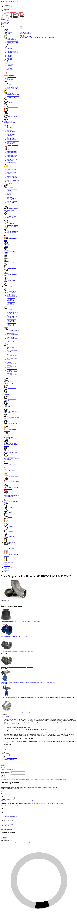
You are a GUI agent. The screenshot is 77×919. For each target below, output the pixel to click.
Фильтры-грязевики (13, 214)
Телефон (3, 775)
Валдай (6, 787)
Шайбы (10, 517)
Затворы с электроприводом (11, 195)
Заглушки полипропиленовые (12, 371)
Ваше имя (4, 836)
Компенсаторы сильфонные (10, 393)
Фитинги (10, 102)
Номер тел (4, 837)
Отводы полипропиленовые (12, 352)
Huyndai (34, 787)
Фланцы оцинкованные (13, 42)
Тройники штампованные (10, 79)
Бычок (23, 787)
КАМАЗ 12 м (48, 787)
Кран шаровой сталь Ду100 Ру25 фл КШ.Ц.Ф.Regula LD (15, 636)
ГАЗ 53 (10, 787)
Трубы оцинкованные (8, 310)
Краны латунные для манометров (12, 143)
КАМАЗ (30, 787)
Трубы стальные (12, 291)
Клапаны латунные (12, 176)
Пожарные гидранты (9, 210)
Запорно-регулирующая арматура (10, 122)
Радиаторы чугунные (13, 560)
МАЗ (26, 787)
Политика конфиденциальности (12, 827)
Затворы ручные (11, 202)
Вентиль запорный (13, 208)
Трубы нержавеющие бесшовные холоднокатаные (12, 336)
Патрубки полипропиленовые (12, 373)
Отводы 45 (9, 58)
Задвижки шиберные (12, 156)
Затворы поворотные (12, 201)
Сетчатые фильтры (11, 216)
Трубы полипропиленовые (9, 346)
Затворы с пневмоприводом (11, 197)
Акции (5, 564)
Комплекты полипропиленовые (12, 376)
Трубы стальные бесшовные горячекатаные (11, 303)
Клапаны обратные (11, 168)
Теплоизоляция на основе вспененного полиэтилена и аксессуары (11, 437)
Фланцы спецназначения (13, 43)
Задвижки (11, 149)
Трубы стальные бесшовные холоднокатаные (11, 299)
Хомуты (10, 526)
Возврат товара (60, 803)
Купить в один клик (12, 758)
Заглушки (10, 93)
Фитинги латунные (13, 116)
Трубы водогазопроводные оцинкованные (12, 316)
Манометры (11, 223)
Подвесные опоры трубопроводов (11, 424)
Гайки (10, 512)
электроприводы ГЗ (13, 257)
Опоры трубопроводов (8, 405)
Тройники (11, 75)
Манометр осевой (11, 226)
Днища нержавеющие (12, 88)
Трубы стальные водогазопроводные (12, 296)
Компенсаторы (12, 388)
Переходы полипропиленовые (12, 357)
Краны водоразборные (12, 145)
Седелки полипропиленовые (12, 365)
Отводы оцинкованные (13, 51)
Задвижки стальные (12, 153)
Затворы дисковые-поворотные (11, 192)
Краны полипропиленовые (12, 368)
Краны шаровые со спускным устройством (13, 140)
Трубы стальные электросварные (11, 293)
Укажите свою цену (6, 773)
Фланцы (10, 38)
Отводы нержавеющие (12, 52)
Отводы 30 (9, 59)
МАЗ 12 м (42, 787)
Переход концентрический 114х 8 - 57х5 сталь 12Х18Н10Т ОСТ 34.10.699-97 (20, 621)
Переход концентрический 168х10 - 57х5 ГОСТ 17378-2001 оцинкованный (20, 712)
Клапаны (10, 166)
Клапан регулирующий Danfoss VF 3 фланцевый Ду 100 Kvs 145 (17, 651)
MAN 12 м (55, 787)
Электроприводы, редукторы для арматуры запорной (11, 232)
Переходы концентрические (11, 66)
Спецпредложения (8, 3)
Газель (2, 787)
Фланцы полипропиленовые (12, 363)
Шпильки (10, 531)
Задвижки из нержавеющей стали (12, 158)
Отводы (10, 48)
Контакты (6, 9)
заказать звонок (5, 23)
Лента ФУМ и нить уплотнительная (11, 488)
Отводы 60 (9, 56)
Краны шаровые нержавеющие (11, 137)
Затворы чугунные (11, 204)
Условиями (52, 779)
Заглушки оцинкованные (13, 96)
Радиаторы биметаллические (9, 549)
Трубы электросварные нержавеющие (12, 332)
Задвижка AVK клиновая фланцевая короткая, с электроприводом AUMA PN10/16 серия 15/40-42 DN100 (28, 682)
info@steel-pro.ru (5, 815)
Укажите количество (6, 772)
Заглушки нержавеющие (13, 94)
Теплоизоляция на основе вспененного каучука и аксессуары (11, 445)
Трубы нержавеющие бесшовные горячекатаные (12, 340)
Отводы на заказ (11, 54)
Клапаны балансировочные (11, 171)
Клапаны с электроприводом (11, 182)
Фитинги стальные (13, 107)
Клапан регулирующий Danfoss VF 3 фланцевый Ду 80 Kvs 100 (17, 667)
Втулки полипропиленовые (12, 360)
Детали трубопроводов (8, 33)
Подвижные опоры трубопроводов (11, 412)
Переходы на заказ (11, 70)
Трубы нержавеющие (13, 330)
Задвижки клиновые (12, 155)
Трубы (10, 286)
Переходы (11, 64)
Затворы (10, 187)
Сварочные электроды (9, 537)
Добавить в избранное (8, 759)
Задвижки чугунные (12, 151)
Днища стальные (11, 85)
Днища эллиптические (12, 87)
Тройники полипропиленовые (12, 355)
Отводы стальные (11, 49)
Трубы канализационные (8, 382)
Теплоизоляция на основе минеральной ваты (11, 451)
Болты (10, 507)
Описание (6, 716)
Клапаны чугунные (12, 177)
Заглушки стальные (12, 97)
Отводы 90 (9, 55)
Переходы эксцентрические (11, 68)
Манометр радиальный (12, 225)
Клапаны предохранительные (12, 174)
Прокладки (11, 521)
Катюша (19, 787)
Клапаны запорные (11, 169)
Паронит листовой (13, 476)
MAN (38, 787)
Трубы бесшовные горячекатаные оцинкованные (11, 324)
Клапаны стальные (11, 178)
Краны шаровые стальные (11, 132)
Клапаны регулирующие (13, 180)
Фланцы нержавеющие (12, 41)
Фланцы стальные (11, 39)
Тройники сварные (11, 77)
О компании (7, 5)
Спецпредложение (8, 562)
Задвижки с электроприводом (11, 161)
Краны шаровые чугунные (11, 135)
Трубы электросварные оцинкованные (12, 313)
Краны (10, 127)
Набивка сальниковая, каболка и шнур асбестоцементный (11, 495)
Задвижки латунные (12, 152)
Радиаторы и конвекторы (9, 543)
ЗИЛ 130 (14, 787)
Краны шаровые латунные (11, 129)
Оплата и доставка (8, 6)
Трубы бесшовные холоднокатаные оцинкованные (11, 320)
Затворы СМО (10, 199)
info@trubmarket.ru (5, 20)
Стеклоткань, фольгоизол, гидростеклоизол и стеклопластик (11, 458)
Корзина (3, 19)
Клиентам (6, 7)
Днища (10, 84)
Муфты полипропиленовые (12, 349)
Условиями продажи (62, 779)
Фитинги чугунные (13, 111)
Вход (5, 10)
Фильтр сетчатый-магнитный (11, 218)
